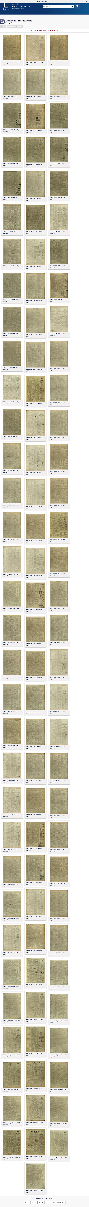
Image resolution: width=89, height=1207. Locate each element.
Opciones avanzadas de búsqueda (44, 30)
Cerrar (86, 1)
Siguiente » (60, 1202)
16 (53, 1202)
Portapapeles (77, 6)
